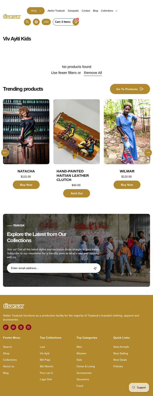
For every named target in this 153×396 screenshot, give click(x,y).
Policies (118, 366)
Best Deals (120, 359)
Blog (95, 11)
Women (81, 353)
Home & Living (85, 366)
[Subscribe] (95, 268)
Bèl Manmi (46, 366)
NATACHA (26, 171)
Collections (107, 11)
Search (7, 346)
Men (79, 346)
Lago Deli (46, 379)
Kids (79, 359)
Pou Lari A (46, 372)
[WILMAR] (127, 131)
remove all (93, 73)
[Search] (27, 22)
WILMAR (127, 171)
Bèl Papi (45, 359)
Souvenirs (82, 379)
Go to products (127, 89)
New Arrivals (121, 346)
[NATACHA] (26, 131)
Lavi (42, 346)
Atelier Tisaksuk (56, 11)
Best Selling (120, 353)
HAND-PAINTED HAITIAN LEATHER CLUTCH (73, 175)
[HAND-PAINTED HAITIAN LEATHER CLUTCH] (76, 131)
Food (79, 385)
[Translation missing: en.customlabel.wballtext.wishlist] (18, 153)
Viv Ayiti (44, 353)
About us (8, 366)
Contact (86, 11)
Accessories (84, 372)
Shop (34, 10)
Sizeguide (73, 11)
